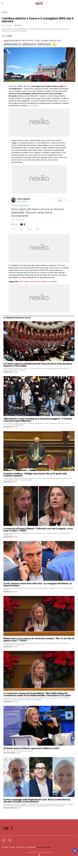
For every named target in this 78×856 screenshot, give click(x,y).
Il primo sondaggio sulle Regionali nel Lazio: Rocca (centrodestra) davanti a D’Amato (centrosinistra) (36, 800)
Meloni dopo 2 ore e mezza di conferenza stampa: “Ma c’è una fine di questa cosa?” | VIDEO (38, 639)
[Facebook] (2, 839)
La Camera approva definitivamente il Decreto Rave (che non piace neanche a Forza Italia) (37, 365)
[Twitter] (8, 839)
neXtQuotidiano (7, 25)
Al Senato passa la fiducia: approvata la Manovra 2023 (31, 748)
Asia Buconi (7, 372)
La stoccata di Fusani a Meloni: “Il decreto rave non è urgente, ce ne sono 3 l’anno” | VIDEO (38, 530)
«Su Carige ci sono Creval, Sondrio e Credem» (38, 281)
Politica (5, 12)
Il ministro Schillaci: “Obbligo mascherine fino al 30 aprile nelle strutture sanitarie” (35, 475)
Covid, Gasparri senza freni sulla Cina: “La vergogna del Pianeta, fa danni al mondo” (37, 584)
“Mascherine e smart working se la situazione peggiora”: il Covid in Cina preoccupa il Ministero (37, 420)
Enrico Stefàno (32, 106)
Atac (65, 86)
